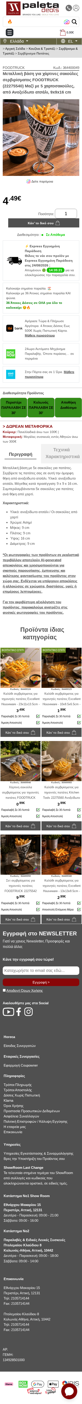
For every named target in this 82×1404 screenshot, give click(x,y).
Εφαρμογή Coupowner (21, 1065)
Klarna (8, 1100)
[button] (74, 21)
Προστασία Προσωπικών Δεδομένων (32, 1111)
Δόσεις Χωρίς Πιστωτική (22, 1095)
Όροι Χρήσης (13, 1106)
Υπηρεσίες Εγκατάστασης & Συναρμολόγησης (38, 1153)
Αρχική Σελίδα (15, 48)
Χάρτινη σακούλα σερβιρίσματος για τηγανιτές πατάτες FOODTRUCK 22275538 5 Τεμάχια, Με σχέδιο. (20, 798)
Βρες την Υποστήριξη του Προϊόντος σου (34, 1159)
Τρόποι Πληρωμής (18, 1085)
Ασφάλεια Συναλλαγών (21, 1116)
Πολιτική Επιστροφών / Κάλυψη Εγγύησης (35, 1121)
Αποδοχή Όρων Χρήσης (24, 990)
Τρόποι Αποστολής (18, 1090)
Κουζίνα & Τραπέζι (42, 48)
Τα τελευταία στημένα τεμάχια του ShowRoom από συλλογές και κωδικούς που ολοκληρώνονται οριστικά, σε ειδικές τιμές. (38, 1175)
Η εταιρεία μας (15, 1127)
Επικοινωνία (13, 1132)
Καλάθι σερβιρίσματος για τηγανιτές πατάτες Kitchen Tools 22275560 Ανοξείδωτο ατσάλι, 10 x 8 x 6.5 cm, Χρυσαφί (61, 798)
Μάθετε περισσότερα (40, 335)
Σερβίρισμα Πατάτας (33, 53)
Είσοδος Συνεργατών (20, 1046)
